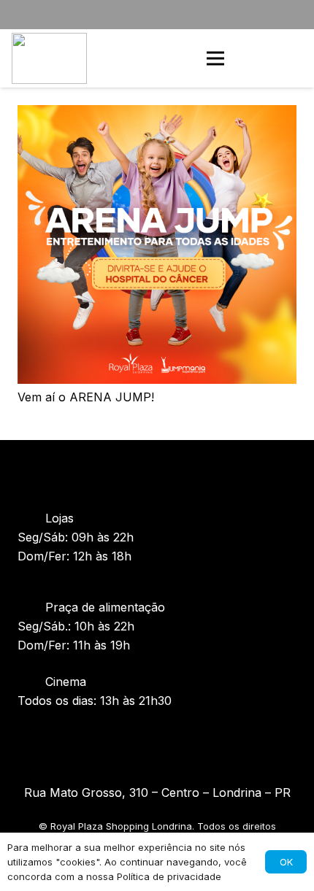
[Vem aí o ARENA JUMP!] (157, 114)
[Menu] (215, 58)
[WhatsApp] (290, 58)
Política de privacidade (169, 876)
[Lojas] (31, 518)
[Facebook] (157, 739)
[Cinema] (31, 681)
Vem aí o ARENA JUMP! (86, 397)
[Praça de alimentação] (31, 607)
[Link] (49, 58)
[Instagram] (127, 739)
